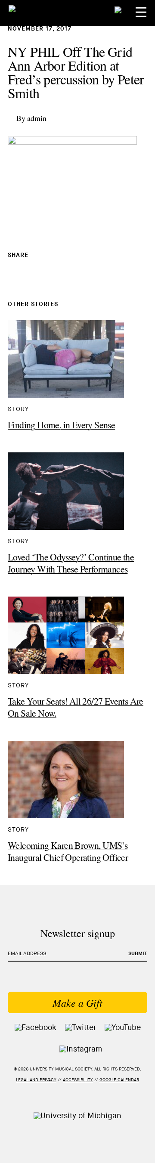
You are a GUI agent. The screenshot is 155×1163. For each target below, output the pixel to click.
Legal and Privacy (36, 1080)
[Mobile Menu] (141, 12)
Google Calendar (119, 1080)
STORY (18, 409)
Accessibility (78, 1080)
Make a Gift (77, 1002)
